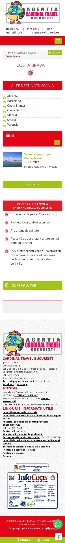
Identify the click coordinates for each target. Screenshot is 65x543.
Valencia (12, 124)
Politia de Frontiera (14, 431)
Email (46, 539)
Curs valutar (24, 285)
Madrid (12, 115)
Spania (32, 52)
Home (9, 52)
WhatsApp (22, 384)
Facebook (8, 384)
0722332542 (25, 539)
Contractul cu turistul (46, 32)
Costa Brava (13, 56)
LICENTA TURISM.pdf (26, 395)
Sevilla (11, 120)
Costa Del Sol (16, 110)
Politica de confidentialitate (19, 449)
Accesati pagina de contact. (19, 381)
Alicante (12, 96)
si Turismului (32, 437)
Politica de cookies (14, 453)
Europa (20, 52)
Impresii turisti (15, 32)
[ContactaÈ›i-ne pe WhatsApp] (57, 523)
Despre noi (13, 29)
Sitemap (7, 456)
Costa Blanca (16, 106)
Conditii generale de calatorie (20, 412)
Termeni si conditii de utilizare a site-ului (27, 446)
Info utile (33, 29)
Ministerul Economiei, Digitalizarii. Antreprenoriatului (23, 436)
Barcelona (14, 101)
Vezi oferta (32, 184)
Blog (49, 29)
